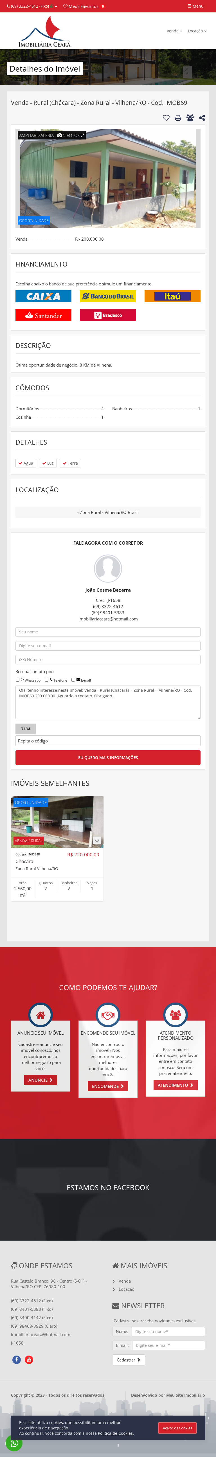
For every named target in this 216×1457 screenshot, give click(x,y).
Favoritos (83, 6)
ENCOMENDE (106, 1086)
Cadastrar (126, 1360)
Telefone (60, 680)
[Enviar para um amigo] (190, 117)
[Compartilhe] (202, 118)
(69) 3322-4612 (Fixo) (30, 6)
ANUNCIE (38, 1080)
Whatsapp (32, 680)
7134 (25, 728)
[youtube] (29, 1359)
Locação (196, 31)
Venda (173, 31)
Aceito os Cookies (177, 1428)
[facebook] (16, 1359)
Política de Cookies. (116, 1433)
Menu (198, 6)
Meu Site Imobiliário (185, 1395)
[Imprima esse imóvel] (178, 117)
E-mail (86, 680)
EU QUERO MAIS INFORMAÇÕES (108, 757)
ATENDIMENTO (173, 1085)
